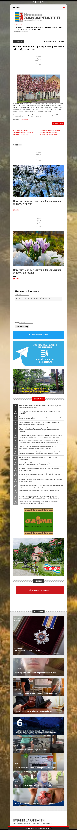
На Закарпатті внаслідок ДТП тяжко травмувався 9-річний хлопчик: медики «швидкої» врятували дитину (41, 486)
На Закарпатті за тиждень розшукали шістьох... (35, 732)
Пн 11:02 (15, 436)
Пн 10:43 (15, 441)
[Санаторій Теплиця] (38, 557)
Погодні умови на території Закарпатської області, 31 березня (37, 271)
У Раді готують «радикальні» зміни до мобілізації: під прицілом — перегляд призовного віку (40, 475)
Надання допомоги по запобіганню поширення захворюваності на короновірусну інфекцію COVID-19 (50, 132)
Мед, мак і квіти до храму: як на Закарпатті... (34, 785)
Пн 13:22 (15, 406)
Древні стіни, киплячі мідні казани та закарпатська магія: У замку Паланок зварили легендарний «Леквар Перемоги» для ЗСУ (40, 441)
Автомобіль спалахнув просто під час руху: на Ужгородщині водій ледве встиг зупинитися (40, 417)
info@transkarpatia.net (49, 823)
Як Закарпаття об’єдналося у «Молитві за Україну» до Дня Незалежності (38, 458)
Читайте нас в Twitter (39, 335)
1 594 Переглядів (49, 41)
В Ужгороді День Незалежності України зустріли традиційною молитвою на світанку (39, 469)
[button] (16, 298)
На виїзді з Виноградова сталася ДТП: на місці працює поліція (39, 490)
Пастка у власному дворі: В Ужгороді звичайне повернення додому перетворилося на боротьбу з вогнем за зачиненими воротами (41, 436)
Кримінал (17, 707)
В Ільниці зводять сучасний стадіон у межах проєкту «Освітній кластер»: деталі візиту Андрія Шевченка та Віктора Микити (39, 452)
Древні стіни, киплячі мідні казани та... (31, 750)
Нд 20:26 (15, 502)
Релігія (16, 781)
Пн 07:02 (15, 480)
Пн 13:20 (15, 412)
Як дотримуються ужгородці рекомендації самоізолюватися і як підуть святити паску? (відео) (23, 132)
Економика (17, 689)
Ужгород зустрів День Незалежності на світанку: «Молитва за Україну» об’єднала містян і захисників (39, 423)
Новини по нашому (19, 745)
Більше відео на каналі (40, 590)
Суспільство (24, 119)
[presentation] (17, 298)
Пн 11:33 (15, 429)
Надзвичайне (18, 727)
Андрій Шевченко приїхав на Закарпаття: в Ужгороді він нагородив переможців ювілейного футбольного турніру (37, 29)
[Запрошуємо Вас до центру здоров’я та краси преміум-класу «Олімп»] (38, 521)
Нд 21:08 (15, 491)
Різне (16, 799)
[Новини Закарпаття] (38, 17)
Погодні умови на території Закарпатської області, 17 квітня (37, 202)
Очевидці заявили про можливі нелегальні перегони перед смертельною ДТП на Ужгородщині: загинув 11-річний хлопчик (39, 497)
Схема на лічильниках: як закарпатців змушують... (37, 767)
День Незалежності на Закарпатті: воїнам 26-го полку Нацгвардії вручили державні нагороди (40, 406)
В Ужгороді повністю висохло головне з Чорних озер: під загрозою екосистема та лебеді (40, 480)
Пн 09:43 (15, 452)
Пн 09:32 (15, 458)
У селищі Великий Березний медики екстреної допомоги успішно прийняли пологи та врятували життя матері (40, 464)
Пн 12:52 (15, 423)
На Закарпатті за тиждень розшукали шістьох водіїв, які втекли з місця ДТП (40, 412)
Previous (61, 25)
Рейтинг (61, 41)
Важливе (17, 763)
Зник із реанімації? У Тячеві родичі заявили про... (36, 673)
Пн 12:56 (15, 417)
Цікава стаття (58, 123)
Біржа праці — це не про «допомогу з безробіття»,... (37, 693)
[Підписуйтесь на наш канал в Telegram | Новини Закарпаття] (38, 353)
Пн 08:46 (15, 469)
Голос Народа (18, 668)
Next (63, 25)
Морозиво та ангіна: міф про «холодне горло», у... (36, 803)
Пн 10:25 (15, 447)
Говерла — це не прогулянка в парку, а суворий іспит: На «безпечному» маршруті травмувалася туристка (37, 447)
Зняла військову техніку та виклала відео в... (34, 711)
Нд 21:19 (15, 486)
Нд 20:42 (15, 497)
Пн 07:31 (15, 475)
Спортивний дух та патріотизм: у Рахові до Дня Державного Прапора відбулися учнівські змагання (38, 502)
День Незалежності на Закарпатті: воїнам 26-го (29, 650)
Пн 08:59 (15, 464)
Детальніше (17, 210)
